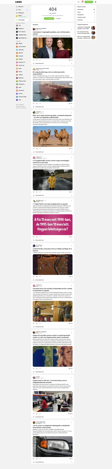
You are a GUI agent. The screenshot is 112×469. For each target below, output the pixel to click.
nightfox (37, 69)
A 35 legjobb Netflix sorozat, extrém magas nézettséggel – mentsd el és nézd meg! (51, 161)
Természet (38, 111)
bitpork (37, 246)
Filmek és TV (39, 157)
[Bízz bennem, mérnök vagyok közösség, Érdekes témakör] (34, 69)
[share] (40, 60)
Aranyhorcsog (38, 158)
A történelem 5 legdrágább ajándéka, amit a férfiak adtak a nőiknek (51, 33)
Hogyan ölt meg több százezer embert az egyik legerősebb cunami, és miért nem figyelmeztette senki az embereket (51, 336)
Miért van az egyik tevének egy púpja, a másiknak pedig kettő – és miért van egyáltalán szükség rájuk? (52, 116)
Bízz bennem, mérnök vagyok (42, 68)
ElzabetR (37, 201)
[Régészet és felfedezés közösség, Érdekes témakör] (34, 29)
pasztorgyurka (39, 423)
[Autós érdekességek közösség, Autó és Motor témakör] (34, 422)
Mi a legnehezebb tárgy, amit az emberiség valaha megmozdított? (49, 73)
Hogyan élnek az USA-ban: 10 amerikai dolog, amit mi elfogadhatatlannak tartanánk (50, 381)
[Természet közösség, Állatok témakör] (34, 112)
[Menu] (71, 29)
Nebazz (37, 113)
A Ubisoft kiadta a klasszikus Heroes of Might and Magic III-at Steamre (52, 250)
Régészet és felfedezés (41, 28)
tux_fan (37, 378)
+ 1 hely (42, 111)
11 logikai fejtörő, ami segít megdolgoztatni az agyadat (50, 204)
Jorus (37, 29)
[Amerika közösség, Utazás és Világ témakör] (34, 377)
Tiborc (37, 286)
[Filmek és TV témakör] (34, 157)
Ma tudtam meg (39, 200)
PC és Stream (39, 245)
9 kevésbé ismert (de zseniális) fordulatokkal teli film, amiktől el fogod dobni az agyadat (52, 289)
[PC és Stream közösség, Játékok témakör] (34, 245)
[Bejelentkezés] (95, 2)
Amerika (38, 376)
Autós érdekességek (40, 422)
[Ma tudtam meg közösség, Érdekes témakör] (34, 201)
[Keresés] (78, 2)
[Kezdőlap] (18, 2)
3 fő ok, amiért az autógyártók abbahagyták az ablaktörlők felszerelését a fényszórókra (51, 426)
